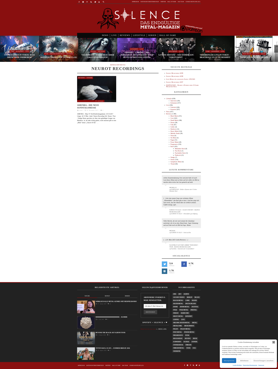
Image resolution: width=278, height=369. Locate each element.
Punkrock (178, 155)
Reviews (69, 54)
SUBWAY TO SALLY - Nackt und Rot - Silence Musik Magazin (184, 211)
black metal (178, 300)
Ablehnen (244, 360)
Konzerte (20, 51)
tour (188, 348)
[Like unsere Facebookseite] (184, 264)
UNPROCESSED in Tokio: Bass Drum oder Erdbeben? (19, 56)
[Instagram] (83, 2)
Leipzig (176, 319)
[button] (274, 342)
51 (110, 303)
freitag (194, 310)
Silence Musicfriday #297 (174, 82)
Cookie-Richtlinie (237, 365)
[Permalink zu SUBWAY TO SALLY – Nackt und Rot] (166, 232)
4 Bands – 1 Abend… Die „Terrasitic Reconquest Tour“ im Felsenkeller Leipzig (137, 54)
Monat (107, 296)
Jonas (81, 110)
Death (194, 300)
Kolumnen (173, 51)
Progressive (174, 144)
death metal (178, 303)
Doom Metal (184, 306)
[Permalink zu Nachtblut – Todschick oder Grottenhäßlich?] (166, 246)
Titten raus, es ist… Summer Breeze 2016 (113, 348)
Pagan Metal (185, 329)
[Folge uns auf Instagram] (164, 271)
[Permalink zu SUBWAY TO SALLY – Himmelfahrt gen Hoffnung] (166, 211)
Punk (187, 335)
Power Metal (174, 142)
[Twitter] (95, 2)
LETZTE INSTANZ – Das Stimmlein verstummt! (176, 56)
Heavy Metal (174, 131)
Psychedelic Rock (180, 153)
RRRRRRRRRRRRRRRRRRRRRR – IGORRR (111, 317)
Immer (127, 296)
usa (194, 348)
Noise (172, 135)
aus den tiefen (178, 297)
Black (197, 297)
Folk (46, 54)
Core (12, 51)
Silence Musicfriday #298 (174, 76)
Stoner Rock (178, 345)
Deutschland (190, 303)
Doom (172, 122)
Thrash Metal (178, 348)
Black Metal (174, 116)
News (181, 51)
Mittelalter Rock (57, 54)
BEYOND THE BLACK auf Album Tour (110, 332)
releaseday (177, 338)
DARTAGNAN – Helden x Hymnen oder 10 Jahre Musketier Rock (182, 85)
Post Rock (247, 54)
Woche (87, 296)
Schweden (177, 341)
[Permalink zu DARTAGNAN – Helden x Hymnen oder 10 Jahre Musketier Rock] (166, 189)
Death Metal (174, 120)
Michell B (172, 187)
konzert (188, 316)
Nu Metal (173, 138)
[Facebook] (79, 2)
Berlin (189, 297)
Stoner (89, 78)
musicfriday (189, 326)
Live (27, 51)
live (183, 319)
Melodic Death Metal (181, 322)
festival (195, 306)
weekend (176, 351)
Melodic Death (175, 133)
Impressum (261, 365)
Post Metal (177, 332)
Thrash (172, 164)
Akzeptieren (229, 360)
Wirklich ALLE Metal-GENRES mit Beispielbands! (116, 301)
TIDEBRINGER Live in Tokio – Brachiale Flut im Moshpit (215, 56)
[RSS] (91, 2)
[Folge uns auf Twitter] (164, 264)
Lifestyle (169, 98)
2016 (174, 294)
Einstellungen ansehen (264, 360)
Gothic (93, 51)
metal (194, 322)
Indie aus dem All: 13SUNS (254, 57)
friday (175, 313)
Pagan (172, 140)
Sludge (172, 157)
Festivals (173, 107)
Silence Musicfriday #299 (174, 73)
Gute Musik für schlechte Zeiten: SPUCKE (180, 79)
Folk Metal (184, 310)
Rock (263, 54)
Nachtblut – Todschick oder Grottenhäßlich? (97, 56)
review (187, 338)
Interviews (173, 101)
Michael (172, 230)
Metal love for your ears (148, 329)
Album (186, 294)
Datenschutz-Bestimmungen (250, 365)
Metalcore (177, 326)
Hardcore (173, 129)
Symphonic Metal (175, 162)
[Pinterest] (87, 2)
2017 (180, 294)
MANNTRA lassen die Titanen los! (58, 57)
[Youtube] (99, 2)
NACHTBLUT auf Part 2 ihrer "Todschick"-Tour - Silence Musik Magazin (183, 246)
